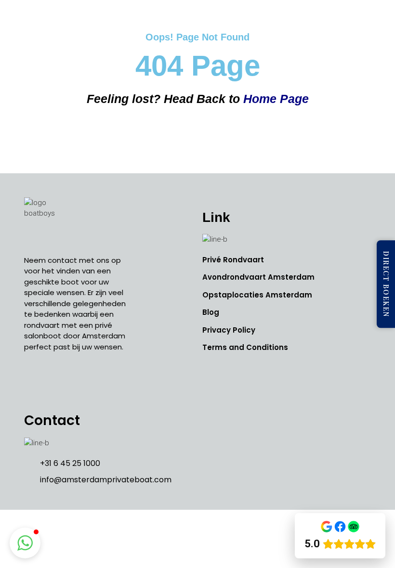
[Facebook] (33, 381)
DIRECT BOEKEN (386, 284)
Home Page (276, 98)
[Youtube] (77, 381)
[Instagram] (55, 381)
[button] (377, 29)
